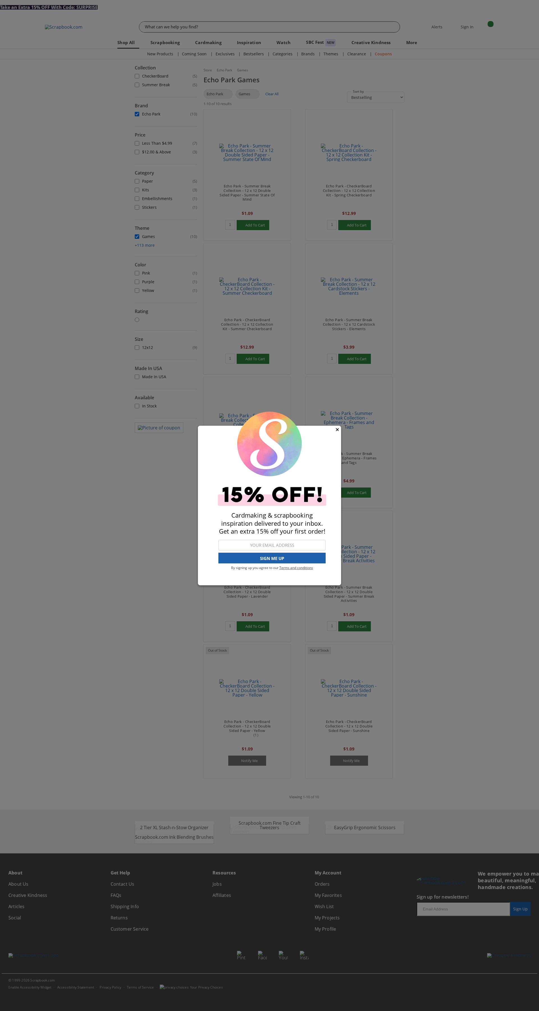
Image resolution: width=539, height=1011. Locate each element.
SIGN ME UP (272, 558)
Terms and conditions (296, 567)
